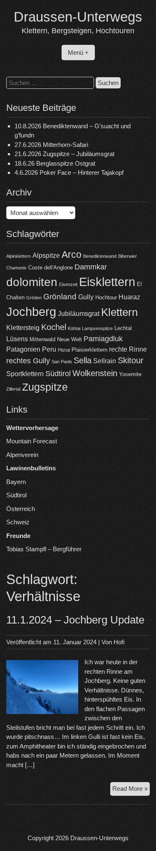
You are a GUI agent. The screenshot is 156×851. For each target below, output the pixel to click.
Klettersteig (23, 327)
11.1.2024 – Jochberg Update (75, 620)
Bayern (16, 481)
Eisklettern (107, 282)
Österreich (20, 508)
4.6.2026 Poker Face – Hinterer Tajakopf (69, 172)
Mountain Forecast (31, 441)
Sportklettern (25, 373)
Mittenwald (42, 339)
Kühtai (74, 328)
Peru (49, 349)
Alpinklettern (18, 256)
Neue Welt (69, 339)
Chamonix (16, 267)
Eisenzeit (68, 284)
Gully (86, 297)
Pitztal (64, 349)
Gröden (34, 297)
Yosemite (130, 374)
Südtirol (58, 373)
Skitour (131, 360)
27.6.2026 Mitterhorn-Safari (51, 144)
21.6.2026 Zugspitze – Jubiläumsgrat (64, 153)
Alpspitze (46, 255)
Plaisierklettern (89, 350)
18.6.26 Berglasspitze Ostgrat (55, 163)
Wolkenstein (94, 373)
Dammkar (90, 267)
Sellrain (104, 360)
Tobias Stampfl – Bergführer (44, 549)
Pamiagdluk (103, 339)
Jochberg (31, 311)
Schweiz (18, 522)
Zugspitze (45, 387)
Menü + (78, 52)
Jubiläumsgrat (78, 313)
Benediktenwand (99, 256)
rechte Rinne (128, 349)
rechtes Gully (28, 361)
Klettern (119, 312)
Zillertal (13, 388)
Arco (72, 254)
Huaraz (129, 297)
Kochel (53, 327)
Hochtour (106, 297)
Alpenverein (22, 454)
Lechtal (123, 328)
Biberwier (127, 256)
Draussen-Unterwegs (78, 16)
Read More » (131, 790)
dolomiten (31, 282)
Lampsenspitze (97, 328)
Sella (83, 360)
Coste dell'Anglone (50, 267)
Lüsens (17, 338)
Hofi (119, 642)
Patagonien (23, 349)
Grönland (60, 296)
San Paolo (62, 361)
